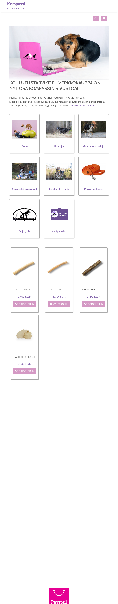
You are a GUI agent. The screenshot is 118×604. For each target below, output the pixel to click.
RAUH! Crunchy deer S (94, 289)
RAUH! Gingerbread (24, 357)
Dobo (24, 146)
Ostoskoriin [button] (26, 304)
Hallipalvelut (59, 231)
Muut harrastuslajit (94, 146)
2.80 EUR (93, 297)
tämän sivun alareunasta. (82, 105)
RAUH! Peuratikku (24, 289)
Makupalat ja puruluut (24, 188)
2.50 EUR (24, 364)
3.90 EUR (24, 297)
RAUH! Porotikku (59, 289)
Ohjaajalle (24, 231)
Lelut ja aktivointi (59, 188)
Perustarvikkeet (93, 188)
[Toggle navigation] (107, 6)
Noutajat (59, 146)
